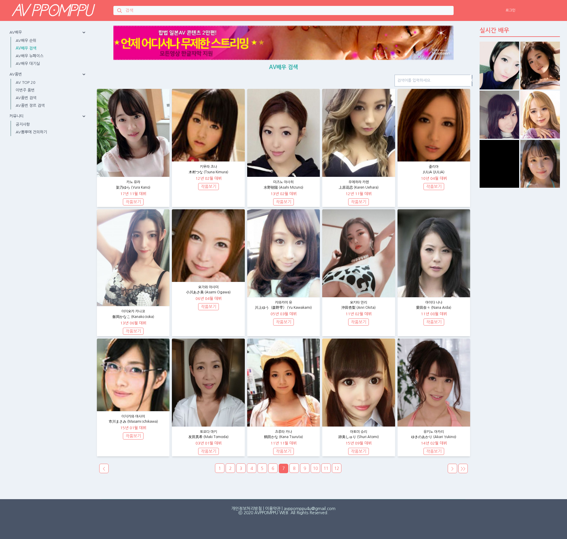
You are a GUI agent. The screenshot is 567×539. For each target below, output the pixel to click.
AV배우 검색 (26, 48)
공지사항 (23, 124)
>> (463, 469)
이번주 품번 (25, 90)
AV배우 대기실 (28, 64)
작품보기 (133, 202)
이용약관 (273, 509)
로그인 (510, 10)
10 (315, 468)
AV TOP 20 (25, 82)
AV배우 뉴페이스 (29, 56)
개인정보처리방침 (246, 509)
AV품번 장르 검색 (30, 105)
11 (326, 468)
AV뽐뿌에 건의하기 (31, 132)
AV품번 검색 (26, 98)
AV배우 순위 (26, 41)
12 (336, 468)
